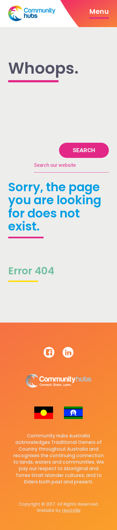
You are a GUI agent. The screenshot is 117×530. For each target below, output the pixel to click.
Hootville (71, 510)
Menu (99, 11)
